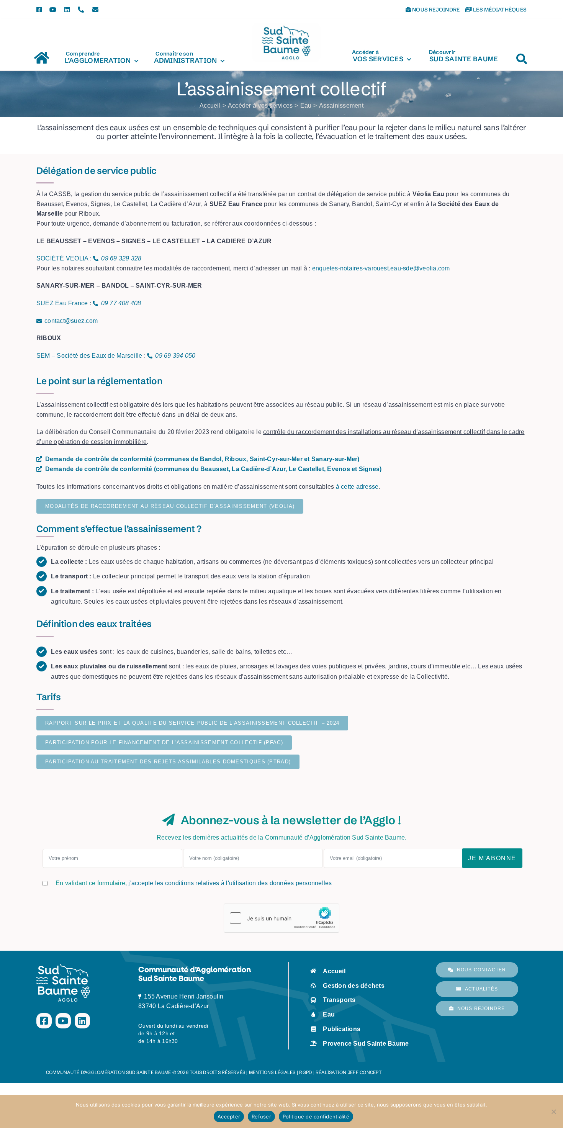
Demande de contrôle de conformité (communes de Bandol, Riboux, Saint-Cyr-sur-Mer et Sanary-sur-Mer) (202, 459)
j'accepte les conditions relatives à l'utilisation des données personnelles (230, 883)
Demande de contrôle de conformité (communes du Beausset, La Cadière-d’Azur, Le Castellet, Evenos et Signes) (213, 469)
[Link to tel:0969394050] (149, 356)
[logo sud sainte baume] (286, 26)
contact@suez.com (71, 321)
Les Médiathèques (499, 9)
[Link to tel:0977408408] (95, 303)
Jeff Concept (365, 1072)
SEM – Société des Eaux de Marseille (89, 355)
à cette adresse (357, 486)
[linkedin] (67, 10)
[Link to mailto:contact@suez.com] (39, 321)
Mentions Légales (272, 1072)
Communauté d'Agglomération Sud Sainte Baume (108, 1072)
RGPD (305, 1072)
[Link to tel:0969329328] (95, 258)
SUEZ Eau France (62, 303)
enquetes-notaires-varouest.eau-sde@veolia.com (381, 268)
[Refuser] (553, 1111)
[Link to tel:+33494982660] (81, 10)
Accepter (229, 1116)
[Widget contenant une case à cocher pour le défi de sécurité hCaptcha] (281, 918)
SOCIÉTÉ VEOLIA (62, 258)
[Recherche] (521, 55)
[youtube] (52, 10)
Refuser (261, 1116)
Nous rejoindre (435, 9)
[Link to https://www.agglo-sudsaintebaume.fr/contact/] (95, 10)
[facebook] (39, 10)
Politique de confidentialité (316, 1116)
